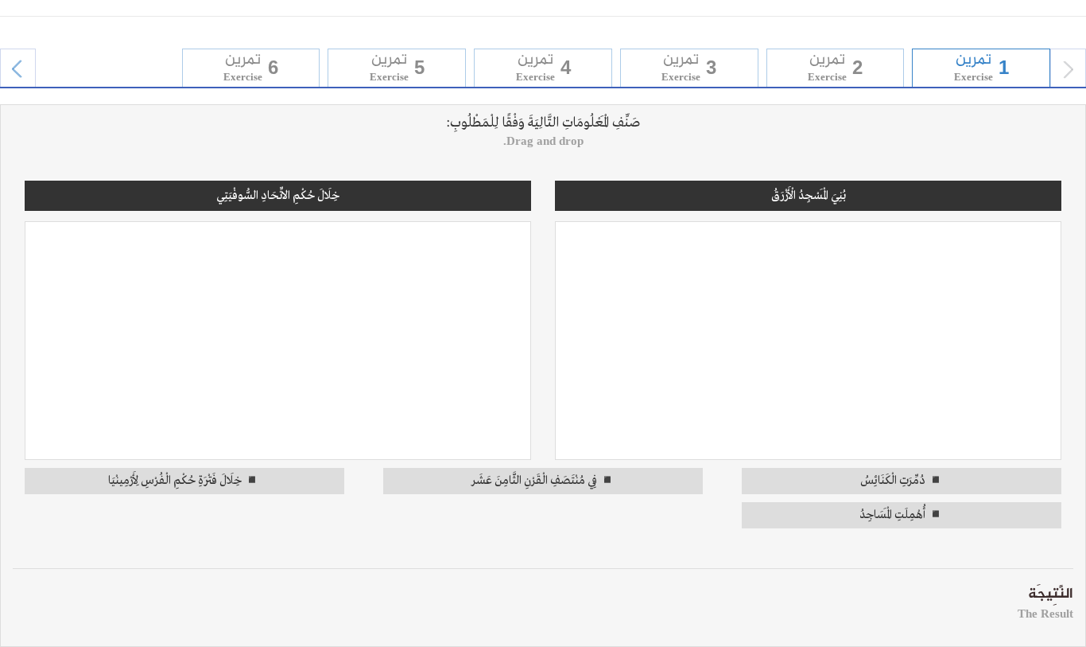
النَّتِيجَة (1045, 601)
